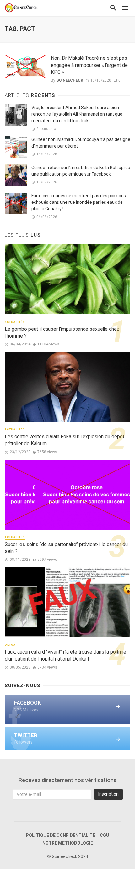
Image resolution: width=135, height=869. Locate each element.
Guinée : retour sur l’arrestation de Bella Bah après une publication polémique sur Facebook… (80, 171)
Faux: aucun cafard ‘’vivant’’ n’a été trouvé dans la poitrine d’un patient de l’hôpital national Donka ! (65, 655)
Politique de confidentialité (60, 835)
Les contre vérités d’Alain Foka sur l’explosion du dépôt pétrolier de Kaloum (64, 440)
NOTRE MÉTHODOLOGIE (67, 843)
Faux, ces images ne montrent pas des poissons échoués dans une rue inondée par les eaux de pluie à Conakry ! (78, 202)
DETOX (10, 644)
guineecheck (69, 80)
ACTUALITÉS (15, 322)
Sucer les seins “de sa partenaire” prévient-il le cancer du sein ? (66, 547)
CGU (104, 835)
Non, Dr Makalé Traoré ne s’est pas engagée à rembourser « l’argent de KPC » (89, 65)
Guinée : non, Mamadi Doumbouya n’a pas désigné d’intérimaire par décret (80, 142)
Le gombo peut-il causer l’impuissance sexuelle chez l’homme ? (62, 332)
